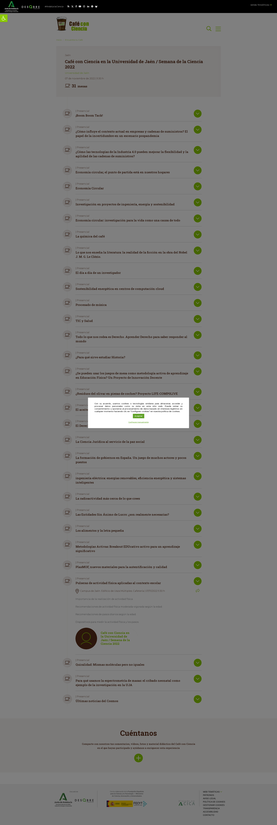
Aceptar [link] (139, 416)
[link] (4, 18)
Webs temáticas (260, 5)
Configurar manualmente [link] (138, 422)
